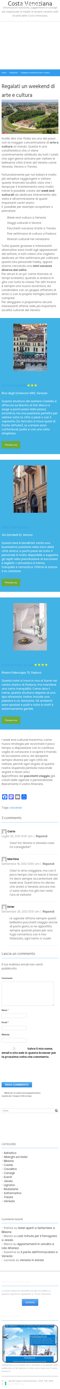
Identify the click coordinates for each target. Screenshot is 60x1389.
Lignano (9, 1185)
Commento (7, 978)
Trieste (8, 1197)
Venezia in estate (32, 1260)
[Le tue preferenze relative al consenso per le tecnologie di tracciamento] (6, 1383)
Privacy (21, 1384)
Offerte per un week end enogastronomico (22, 1093)
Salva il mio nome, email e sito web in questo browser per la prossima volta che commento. (29, 1053)
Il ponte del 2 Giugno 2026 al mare (17, 1096)
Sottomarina (12, 1193)
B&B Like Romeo (15, 527)
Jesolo (8, 1181)
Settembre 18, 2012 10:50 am (21, 864)
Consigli (9, 1173)
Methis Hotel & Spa (17, 665)
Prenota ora (11, 445)
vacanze (16, 808)
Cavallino (10, 1169)
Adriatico (10, 1153)
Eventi (8, 1177)
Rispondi (41, 836)
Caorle (8, 1165)
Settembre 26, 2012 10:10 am (21, 912)
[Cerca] (56, 1111)
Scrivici (30, 1302)
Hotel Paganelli (14, 385)
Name (5, 1010)
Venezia (9, 1201)
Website (5, 1034)
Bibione (9, 1161)
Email (5, 1022)
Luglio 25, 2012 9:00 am (17, 836)
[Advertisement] (30, 45)
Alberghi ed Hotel (15, 1157)
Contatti (12, 1384)
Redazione (11, 1189)
